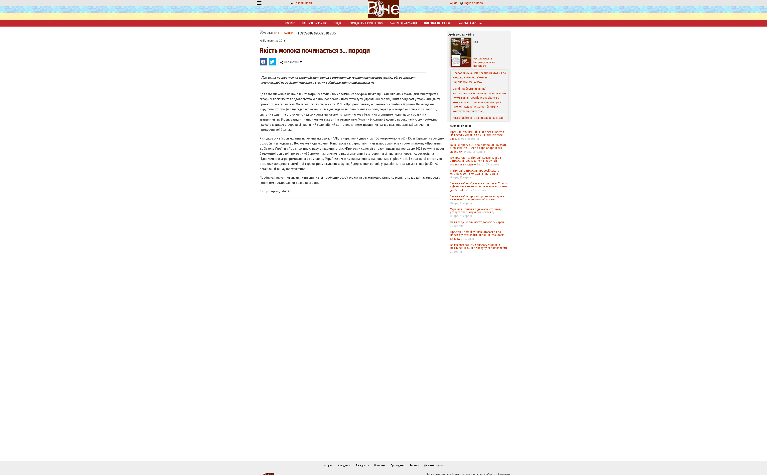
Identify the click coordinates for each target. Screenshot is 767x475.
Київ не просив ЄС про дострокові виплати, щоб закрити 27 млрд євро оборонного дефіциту (478, 148)
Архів (453, 3)
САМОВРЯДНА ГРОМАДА (403, 23)
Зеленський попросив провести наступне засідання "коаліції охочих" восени (477, 198)
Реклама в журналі (482, 58)
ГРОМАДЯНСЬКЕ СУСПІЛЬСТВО (366, 23)
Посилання (379, 465)
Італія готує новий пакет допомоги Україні (477, 222)
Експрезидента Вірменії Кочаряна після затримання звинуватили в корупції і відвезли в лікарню (476, 161)
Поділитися (291, 62)
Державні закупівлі (434, 465)
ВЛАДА (337, 23)
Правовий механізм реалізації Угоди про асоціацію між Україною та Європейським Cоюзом (479, 77)
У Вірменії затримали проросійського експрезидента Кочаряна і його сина (474, 172)
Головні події (303, 3)
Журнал (288, 33)
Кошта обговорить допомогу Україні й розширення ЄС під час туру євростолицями (479, 246)
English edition (473, 3)
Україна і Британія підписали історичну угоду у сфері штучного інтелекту (475, 210)
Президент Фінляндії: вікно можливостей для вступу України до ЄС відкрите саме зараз (477, 135)
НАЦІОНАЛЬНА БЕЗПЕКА (437, 23)
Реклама (414, 465)
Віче (276, 33)
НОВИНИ (290, 23)
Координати (344, 465)
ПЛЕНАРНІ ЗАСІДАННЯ (314, 23)
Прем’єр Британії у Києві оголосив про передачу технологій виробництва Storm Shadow (477, 235)
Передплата (479, 65)
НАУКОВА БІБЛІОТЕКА (470, 23)
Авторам (327, 465)
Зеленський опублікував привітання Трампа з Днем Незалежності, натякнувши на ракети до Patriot (479, 187)
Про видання (397, 465)
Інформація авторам (484, 62)
